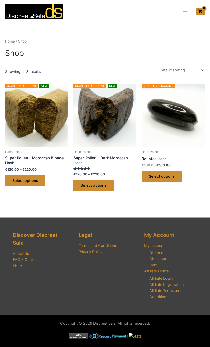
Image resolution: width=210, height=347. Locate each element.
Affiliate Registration (166, 284)
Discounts (158, 252)
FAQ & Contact (26, 259)
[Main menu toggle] (185, 11)
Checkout (157, 259)
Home (10, 41)
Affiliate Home (156, 271)
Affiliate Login (161, 278)
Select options (25, 180)
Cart (153, 265)
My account (154, 245)
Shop (17, 266)
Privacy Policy (90, 251)
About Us (21, 253)
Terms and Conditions (98, 245)
